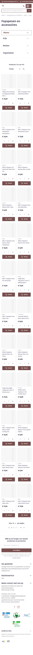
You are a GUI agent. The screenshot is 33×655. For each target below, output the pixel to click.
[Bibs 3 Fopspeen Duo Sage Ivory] (9, 306)
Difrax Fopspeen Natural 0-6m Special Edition (24, 429)
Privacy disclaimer (25, 634)
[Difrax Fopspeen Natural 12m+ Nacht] (24, 230)
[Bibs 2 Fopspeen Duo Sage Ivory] (9, 491)
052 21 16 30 (11, 594)
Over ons (13, 567)
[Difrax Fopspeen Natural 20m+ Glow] (9, 195)
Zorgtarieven (5, 571)
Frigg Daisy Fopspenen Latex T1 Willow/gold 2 (24, 280)
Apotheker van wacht (23, 567)
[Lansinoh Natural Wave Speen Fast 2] (24, 306)
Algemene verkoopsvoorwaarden (10, 634)
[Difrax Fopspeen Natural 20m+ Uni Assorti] (24, 342)
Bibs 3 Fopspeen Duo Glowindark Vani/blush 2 (8, 131)
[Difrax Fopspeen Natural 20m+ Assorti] (24, 157)
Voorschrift (25, 569)
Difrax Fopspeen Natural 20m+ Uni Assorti (23, 354)
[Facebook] (14, 607)
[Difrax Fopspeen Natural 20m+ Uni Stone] (9, 342)
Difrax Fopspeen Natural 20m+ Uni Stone (7, 354)
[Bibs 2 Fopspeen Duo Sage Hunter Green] (24, 491)
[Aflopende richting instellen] (23, 69)
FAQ (2, 578)
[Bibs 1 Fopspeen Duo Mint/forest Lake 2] (24, 119)
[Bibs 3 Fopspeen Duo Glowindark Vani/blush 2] (9, 119)
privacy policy (16, 557)
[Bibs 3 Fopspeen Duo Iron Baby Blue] (24, 195)
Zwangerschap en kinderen (14, 15)
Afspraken (4, 569)
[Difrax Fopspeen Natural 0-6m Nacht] (24, 455)
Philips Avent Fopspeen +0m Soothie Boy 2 (22, 392)
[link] (9, 527)
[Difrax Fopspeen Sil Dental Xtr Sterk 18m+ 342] (9, 157)
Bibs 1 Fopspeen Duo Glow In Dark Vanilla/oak (8, 429)
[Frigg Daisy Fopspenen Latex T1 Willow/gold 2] (24, 268)
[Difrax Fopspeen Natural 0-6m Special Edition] (24, 417)
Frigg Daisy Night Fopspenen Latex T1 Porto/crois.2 (8, 390)
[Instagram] (18, 607)
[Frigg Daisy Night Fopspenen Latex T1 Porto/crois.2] (9, 379)
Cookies (3, 636)
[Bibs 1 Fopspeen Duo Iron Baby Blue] (9, 268)
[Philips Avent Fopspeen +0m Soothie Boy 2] (24, 379)
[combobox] (14, 10)
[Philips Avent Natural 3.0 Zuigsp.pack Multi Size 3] (9, 81)
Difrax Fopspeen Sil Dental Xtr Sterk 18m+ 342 (8, 169)
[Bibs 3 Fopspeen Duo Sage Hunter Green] (9, 455)
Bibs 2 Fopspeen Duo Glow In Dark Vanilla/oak (8, 243)
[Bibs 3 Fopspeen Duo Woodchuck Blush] (24, 81)
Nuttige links (5, 567)
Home (3, 15)
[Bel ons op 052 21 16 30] (24, 6)
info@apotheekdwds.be (17, 596)
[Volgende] (23, 527)
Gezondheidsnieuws (14, 569)
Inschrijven (16, 550)
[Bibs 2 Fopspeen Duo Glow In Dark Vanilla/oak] (9, 230)
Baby (25, 15)
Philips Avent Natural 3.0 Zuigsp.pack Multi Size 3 (8, 94)
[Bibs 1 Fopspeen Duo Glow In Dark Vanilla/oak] (9, 417)
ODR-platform (10, 636)
